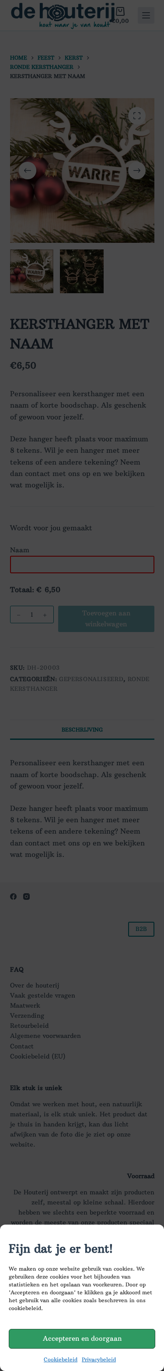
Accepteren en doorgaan (82, 1338)
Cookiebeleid (60, 1359)
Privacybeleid (99, 1359)
